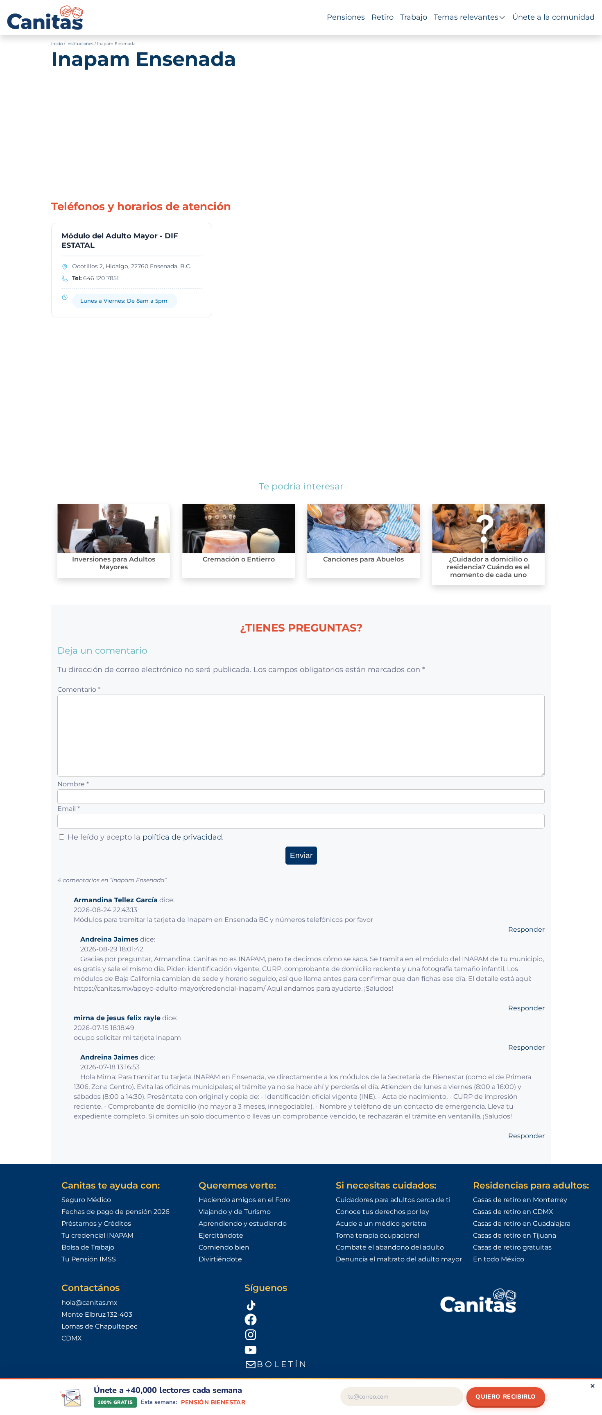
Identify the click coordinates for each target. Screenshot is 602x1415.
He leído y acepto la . (146, 837)
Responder (526, 929)
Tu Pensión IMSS (88, 1259)
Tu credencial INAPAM (97, 1235)
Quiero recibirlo (505, 1396)
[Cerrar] (592, 1386)
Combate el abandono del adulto (390, 1247)
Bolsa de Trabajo (87, 1247)
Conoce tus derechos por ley (382, 1212)
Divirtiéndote (220, 1259)
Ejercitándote (221, 1235)
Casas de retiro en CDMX (513, 1212)
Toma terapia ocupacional (377, 1235)
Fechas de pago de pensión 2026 (115, 1212)
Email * (68, 809)
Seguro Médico (86, 1200)
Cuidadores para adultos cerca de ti (393, 1200)
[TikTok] (331, 1304)
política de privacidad (182, 837)
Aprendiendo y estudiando (243, 1223)
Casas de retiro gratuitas (512, 1247)
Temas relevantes (466, 17)
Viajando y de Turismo (235, 1212)
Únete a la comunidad (553, 17)
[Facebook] (331, 1319)
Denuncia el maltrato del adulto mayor (399, 1259)
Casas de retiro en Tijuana (514, 1235)
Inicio (57, 43)
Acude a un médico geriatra (381, 1223)
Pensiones (346, 17)
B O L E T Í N (281, 1364)
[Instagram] (331, 1334)
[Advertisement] (301, 130)
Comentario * (78, 689)
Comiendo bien (224, 1247)
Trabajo (413, 17)
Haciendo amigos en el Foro (244, 1200)
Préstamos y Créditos (96, 1223)
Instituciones (79, 43)
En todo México (498, 1259)
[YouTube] (331, 1349)
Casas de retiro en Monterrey (520, 1200)
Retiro (382, 17)
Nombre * (73, 784)
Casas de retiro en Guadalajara (521, 1223)
